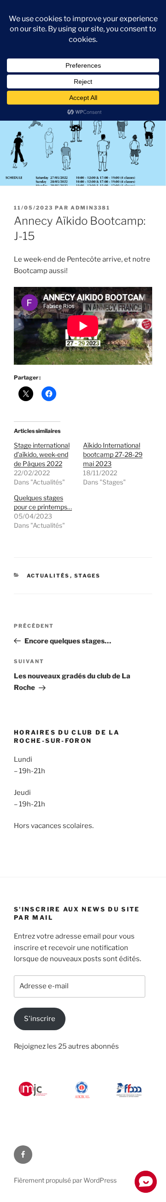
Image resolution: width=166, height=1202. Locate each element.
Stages (87, 575)
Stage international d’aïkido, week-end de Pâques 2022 (42, 454)
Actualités (48, 575)
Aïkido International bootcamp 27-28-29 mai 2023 (112, 454)
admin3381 (90, 207)
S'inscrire (39, 1019)
